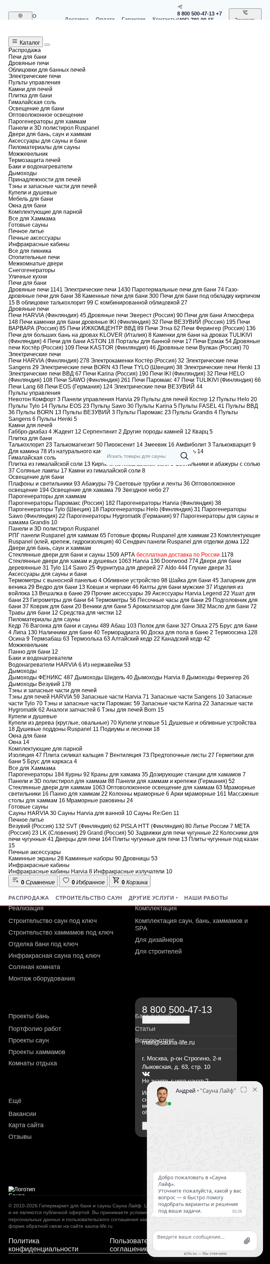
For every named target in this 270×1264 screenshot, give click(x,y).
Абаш (123, 626)
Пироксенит (123, 445)
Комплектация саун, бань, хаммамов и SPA (191, 924)
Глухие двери (210, 568)
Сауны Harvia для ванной (95, 813)
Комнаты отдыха (32, 1063)
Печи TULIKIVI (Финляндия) (221, 380)
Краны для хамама (119, 774)
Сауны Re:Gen (156, 813)
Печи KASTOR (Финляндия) (116, 348)
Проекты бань (28, 1016)
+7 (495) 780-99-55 (199, 17)
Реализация (26, 908)
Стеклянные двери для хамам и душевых (69, 561)
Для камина (27, 451)
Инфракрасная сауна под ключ (54, 955)
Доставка (77, 19)
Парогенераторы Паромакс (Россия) (61, 503)
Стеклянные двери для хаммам (56, 787)
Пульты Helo (237, 399)
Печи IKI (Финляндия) (181, 374)
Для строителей (158, 951)
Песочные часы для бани (174, 600)
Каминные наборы (93, 858)
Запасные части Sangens (187, 697)
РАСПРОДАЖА (28, 898)
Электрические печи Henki (222, 367)
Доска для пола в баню (180, 632)
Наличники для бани (69, 632)
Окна (18, 742)
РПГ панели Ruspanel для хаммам (57, 535)
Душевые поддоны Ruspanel (57, 729)
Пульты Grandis (194, 412)
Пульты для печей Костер (178, 399)
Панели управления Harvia (101, 399)
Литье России (213, 826)
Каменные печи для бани (120, 296)
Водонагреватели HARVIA (45, 665)
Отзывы (20, 1136)
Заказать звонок (245, 23)
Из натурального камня (82, 451)
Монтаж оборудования (41, 978)
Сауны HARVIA (32, 813)
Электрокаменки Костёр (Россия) (137, 361)
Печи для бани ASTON (80, 341)
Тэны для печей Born (133, 710)
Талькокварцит (234, 445)
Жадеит (67, 432)
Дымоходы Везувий (39, 684)
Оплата (105, 19)
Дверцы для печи (83, 839)
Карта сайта (26, 1125)
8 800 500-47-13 (195, 14)
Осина (19, 639)
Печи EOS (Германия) (78, 387)
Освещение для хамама (85, 490)
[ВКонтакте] (146, 1074)
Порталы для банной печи (154, 341)
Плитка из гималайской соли (49, 464)
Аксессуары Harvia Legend (191, 593)
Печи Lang (25, 387)
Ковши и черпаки (112, 587)
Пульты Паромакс (143, 412)
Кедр (18, 626)
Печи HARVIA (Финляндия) (47, 315)
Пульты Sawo (112, 406)
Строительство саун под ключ (52, 920)
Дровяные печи (35, 290)
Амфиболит (193, 445)
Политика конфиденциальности (43, 1245)
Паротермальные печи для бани (178, 290)
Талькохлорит (30, 445)
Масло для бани (232, 606)
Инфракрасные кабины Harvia (50, 871)
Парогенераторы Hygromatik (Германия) (122, 516)
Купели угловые (142, 723)
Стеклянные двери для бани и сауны (63, 555)
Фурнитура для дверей (129, 568)
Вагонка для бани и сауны (69, 626)
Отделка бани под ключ (43, 944)
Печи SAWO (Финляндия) (92, 380)
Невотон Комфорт (34, 399)
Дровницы (140, 858)
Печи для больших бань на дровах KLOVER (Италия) (80, 335)
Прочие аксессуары (121, 593)
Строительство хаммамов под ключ (60, 932)
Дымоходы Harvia (159, 677)
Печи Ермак (212, 341)
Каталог (29, 43)
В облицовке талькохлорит (54, 303)
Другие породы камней (157, 432)
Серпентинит (102, 432)
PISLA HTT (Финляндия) (156, 826)
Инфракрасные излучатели (133, 871)
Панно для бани (33, 652)
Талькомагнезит (78, 445)
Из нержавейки (106, 665)
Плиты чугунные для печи (149, 839)
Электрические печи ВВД (45, 374)
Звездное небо (145, 490)
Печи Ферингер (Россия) (218, 328)
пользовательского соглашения (102, 1219)
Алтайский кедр (135, 639)
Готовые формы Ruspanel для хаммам (162, 535)
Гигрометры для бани (62, 600)
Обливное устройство (135, 580)
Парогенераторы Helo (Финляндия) (150, 509)
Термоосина (235, 632)
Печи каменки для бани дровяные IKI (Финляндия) (88, 322)
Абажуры (98, 484)
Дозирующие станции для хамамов (197, 774)
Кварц (202, 432)
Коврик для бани (55, 606)
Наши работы (206, 898)
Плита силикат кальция (75, 755)
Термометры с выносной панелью (55, 580)
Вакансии (22, 1113)
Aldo (176, 568)
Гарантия (134, 19)
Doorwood (179, 561)
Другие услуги (151, 898)
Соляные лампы (41, 471)
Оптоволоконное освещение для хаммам (164, 787)
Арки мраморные (198, 794)
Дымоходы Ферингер (217, 677)
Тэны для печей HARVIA (44, 697)
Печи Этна (162, 328)
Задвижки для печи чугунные (177, 833)
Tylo (60, 568)
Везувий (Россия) (36, 826)
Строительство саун (89, 898)
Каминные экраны (36, 858)
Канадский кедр (185, 639)
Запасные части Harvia (115, 697)
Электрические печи (97, 290)
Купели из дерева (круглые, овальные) (62, 723)
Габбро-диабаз (30, 432)
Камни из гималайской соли (107, 471)
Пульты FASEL (201, 406)
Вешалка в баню (64, 593)
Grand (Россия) (110, 833)
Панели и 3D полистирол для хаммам (61, 781)
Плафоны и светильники (44, 484)
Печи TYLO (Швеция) (151, 367)
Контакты (165, 19)
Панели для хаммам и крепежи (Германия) (175, 781)
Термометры (115, 600)
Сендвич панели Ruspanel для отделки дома (186, 542)
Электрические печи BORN (79, 367)
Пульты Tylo (27, 406)
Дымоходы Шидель (104, 677)
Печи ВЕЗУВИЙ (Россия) (198, 322)
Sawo (84, 568)
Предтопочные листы (182, 755)
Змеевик (159, 445)
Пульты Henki (57, 419)
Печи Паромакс (156, 380)
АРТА (177, 555)
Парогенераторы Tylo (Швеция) (53, 509)
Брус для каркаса (52, 761)
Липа (25, 632)
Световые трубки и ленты (152, 484)
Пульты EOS (69, 406)
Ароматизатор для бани (169, 606)
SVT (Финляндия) (93, 826)
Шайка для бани (194, 580)
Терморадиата (124, 632)
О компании (45, 19)
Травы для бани (33, 613)
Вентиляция (129, 755)
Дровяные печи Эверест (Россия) (135, 315)
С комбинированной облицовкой (141, 303)
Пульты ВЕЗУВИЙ (89, 412)
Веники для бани (107, 606)
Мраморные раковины (99, 800)
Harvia (146, 561)
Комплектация (156, 908)
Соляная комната (34, 966)
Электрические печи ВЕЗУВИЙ (158, 387)
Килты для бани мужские (176, 587)
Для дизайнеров (159, 939)
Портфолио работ (34, 1028)
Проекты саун (28, 1040)
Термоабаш (50, 639)
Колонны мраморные (139, 794)
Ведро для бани (60, 587)
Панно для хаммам (79, 794)
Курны (77, 774)
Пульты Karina (156, 406)
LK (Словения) (63, 833)
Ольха (204, 626)
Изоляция (25, 755)
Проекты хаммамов (36, 1052)
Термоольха (90, 639)
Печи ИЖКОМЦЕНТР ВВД (105, 328)
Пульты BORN (38, 412)
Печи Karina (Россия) (115, 374)
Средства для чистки (90, 613)
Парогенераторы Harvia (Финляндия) (168, 503)
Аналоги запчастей (73, 710)
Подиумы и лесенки (130, 729)
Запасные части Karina (175, 703)
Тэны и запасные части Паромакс (92, 703)
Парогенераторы (36, 774)
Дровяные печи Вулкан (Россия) (203, 348)
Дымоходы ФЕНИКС (40, 677)
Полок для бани (164, 626)
